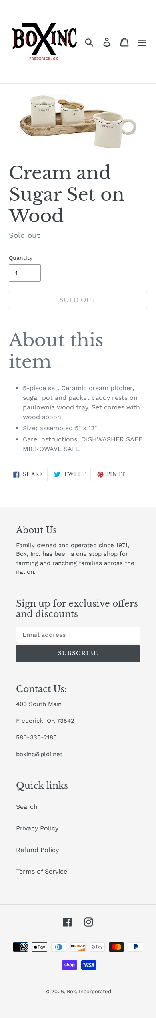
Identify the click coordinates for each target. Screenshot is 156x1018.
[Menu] (142, 42)
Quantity (20, 258)
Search (27, 806)
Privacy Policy (37, 828)
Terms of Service (41, 871)
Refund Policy (37, 850)
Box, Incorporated (89, 991)
